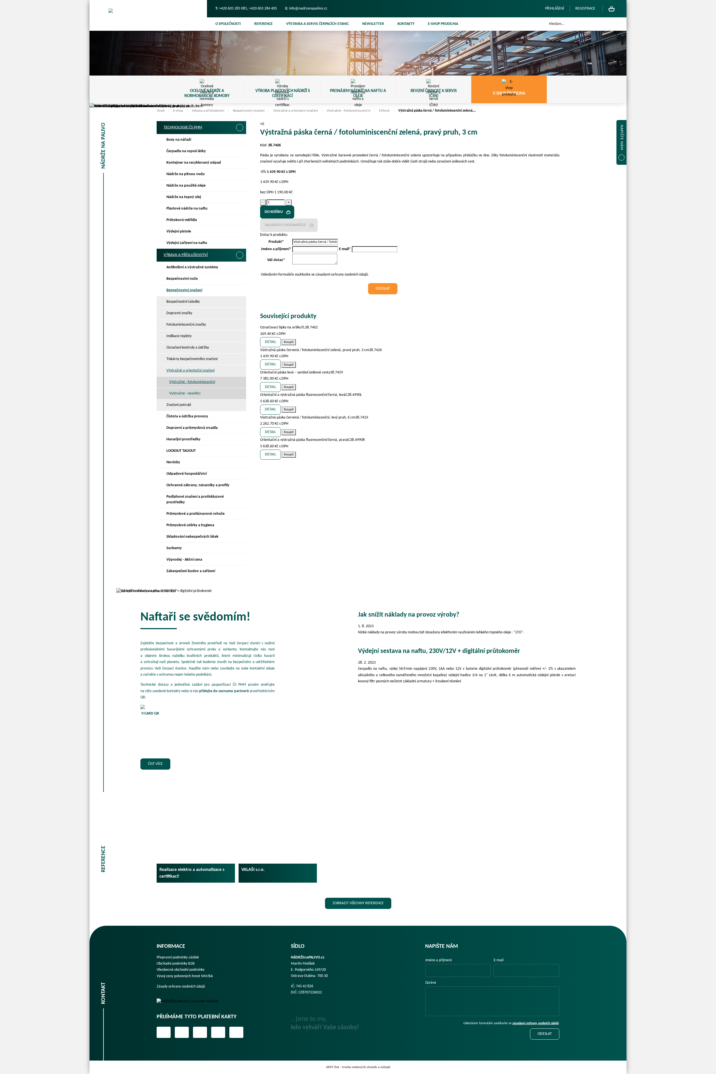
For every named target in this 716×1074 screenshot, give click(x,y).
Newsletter (373, 24)
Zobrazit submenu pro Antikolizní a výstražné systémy (239, 267)
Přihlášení (554, 8)
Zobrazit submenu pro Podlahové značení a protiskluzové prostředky (239, 497)
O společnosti (228, 24)
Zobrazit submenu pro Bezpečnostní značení (239, 290)
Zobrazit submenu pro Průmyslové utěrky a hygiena (239, 525)
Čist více (155, 764)
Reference (263, 24)
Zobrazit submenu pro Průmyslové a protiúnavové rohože (239, 514)
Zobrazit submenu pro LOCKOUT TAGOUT (239, 451)
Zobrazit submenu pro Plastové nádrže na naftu (239, 208)
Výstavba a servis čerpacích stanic (317, 24)
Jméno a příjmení (438, 960)
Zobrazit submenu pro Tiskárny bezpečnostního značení (239, 359)
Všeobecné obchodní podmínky (180, 970)
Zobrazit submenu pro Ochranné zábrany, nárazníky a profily (239, 485)
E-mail (498, 960)
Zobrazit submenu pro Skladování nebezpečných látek (239, 537)
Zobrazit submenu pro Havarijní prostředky (239, 439)
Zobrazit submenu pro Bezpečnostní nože (239, 279)
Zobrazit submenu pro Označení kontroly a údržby (239, 348)
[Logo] (191, 1001)
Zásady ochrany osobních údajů (181, 986)
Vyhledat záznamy (612, 24)
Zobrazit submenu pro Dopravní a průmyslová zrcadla (239, 428)
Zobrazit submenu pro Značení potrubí (239, 405)
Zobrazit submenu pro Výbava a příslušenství (239, 255)
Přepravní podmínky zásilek (178, 957)
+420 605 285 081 (233, 8)
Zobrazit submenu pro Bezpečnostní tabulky (239, 302)
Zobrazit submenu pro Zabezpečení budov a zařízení (239, 571)
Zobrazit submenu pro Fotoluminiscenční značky (239, 325)
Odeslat (545, 1034)
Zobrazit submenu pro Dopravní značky (239, 313)
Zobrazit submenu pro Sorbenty (239, 548)
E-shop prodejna (443, 24)
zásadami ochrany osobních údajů (535, 1023)
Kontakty (405, 24)
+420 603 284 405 (263, 8)
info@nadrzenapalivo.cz (308, 8)
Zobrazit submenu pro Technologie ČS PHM (239, 127)
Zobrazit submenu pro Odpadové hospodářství (239, 474)
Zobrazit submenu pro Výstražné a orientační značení (239, 370)
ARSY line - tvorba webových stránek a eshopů (358, 1067)
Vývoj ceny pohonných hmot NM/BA (185, 976)
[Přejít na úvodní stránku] (148, 15)
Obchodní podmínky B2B (176, 964)
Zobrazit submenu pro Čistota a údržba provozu (239, 416)
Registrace (585, 8)
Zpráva (430, 983)
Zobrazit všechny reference (358, 903)
